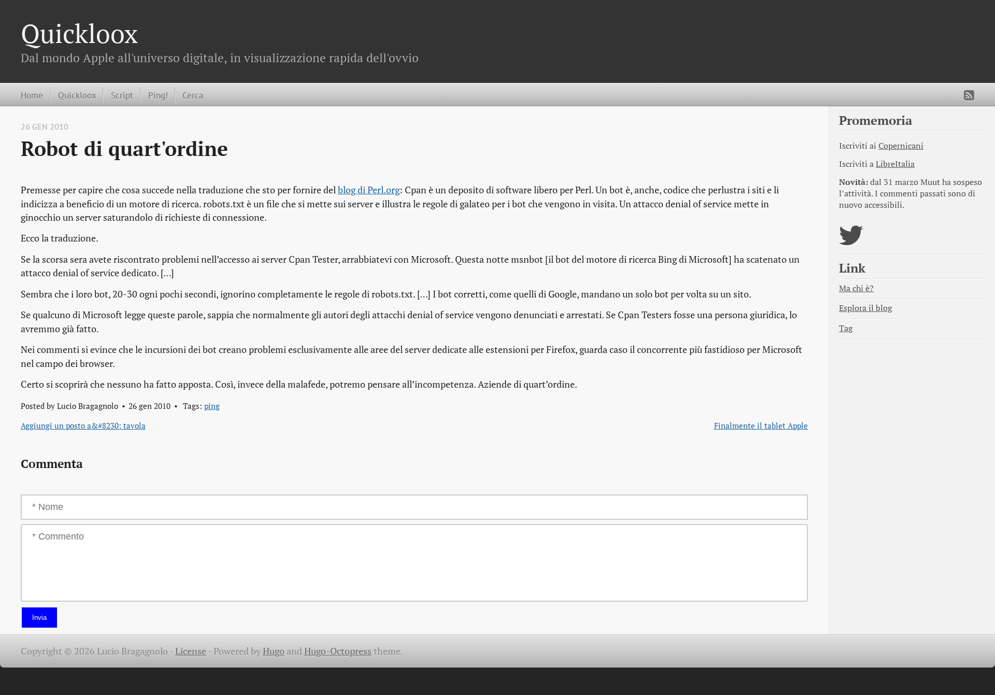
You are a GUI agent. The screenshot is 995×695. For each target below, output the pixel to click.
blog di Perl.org (369, 190)
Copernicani (900, 145)
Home (32, 95)
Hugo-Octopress (338, 651)
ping (212, 406)
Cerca (192, 95)
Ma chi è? (856, 288)
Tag (845, 328)
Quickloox (79, 33)
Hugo (274, 651)
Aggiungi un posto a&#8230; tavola (83, 425)
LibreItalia (895, 164)
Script (122, 95)
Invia (39, 617)
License (190, 651)
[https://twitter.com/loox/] (851, 242)
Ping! (158, 95)
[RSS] (969, 95)
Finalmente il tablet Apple (761, 425)
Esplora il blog (865, 308)
